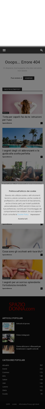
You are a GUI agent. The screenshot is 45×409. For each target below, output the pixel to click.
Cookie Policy (23, 214)
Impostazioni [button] (35, 214)
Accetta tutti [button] (22, 219)
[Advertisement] (22, 23)
